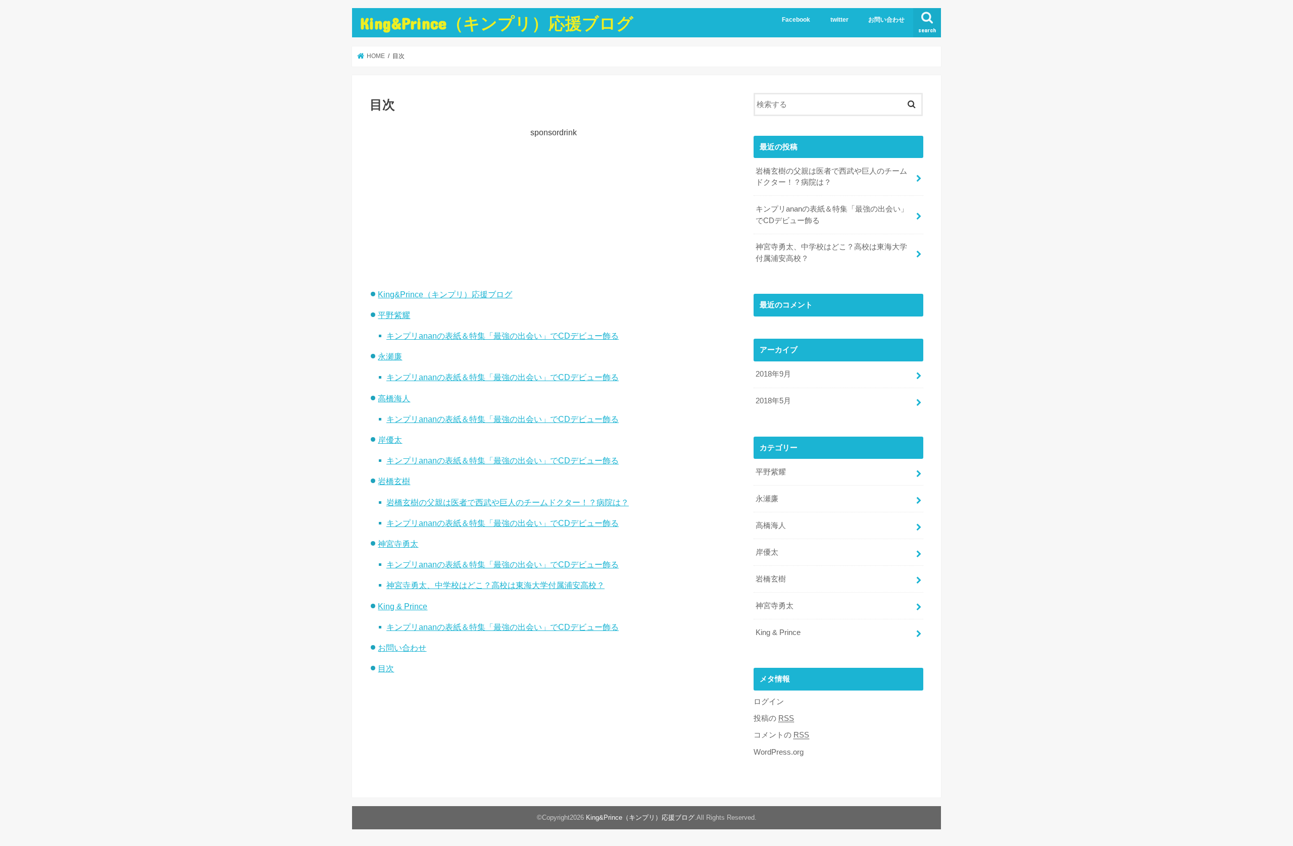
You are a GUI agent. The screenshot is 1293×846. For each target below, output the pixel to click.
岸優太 (390, 439)
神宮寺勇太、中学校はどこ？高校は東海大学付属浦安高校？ (495, 585)
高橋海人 (394, 398)
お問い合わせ (886, 19)
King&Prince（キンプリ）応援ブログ (496, 23)
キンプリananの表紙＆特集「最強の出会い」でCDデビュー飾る (502, 335)
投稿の (774, 718)
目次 (386, 668)
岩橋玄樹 (394, 481)
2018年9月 (773, 374)
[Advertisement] (553, 209)
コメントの (781, 735)
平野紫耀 (394, 315)
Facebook (796, 19)
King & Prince (402, 606)
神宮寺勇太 (398, 543)
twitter (839, 19)
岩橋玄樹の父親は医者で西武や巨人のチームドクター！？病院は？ (507, 502)
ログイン (769, 702)
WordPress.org (779, 752)
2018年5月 (773, 401)
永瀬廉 (390, 356)
